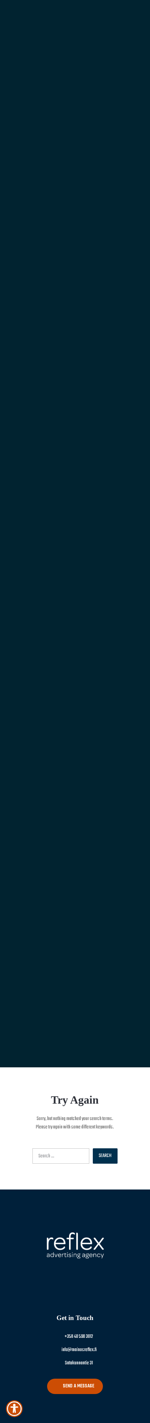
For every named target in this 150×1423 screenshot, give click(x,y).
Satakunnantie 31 (78, 1363)
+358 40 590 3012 (78, 1337)
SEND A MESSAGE (78, 1386)
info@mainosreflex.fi (79, 1350)
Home (75, 600)
